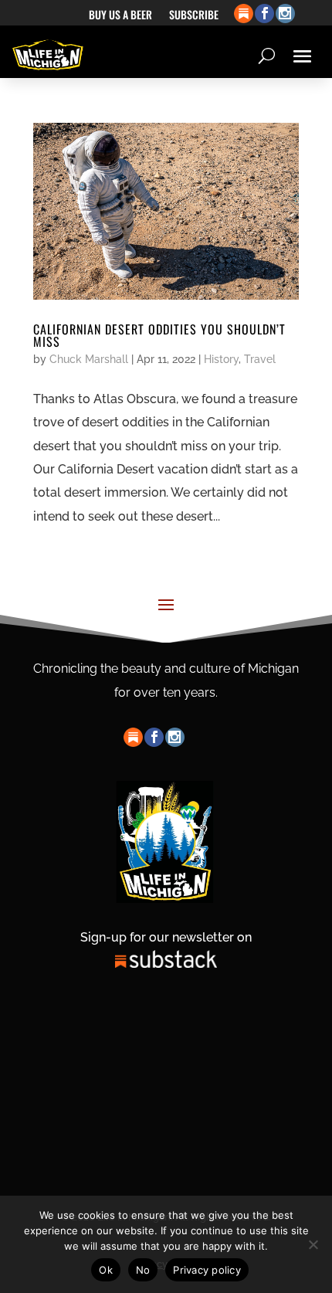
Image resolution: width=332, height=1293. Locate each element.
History (221, 359)
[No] (312, 1244)
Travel (260, 359)
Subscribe (194, 15)
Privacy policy (207, 1270)
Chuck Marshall (88, 359)
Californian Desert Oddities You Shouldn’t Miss (159, 335)
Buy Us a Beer (120, 15)
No (143, 1270)
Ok (106, 1270)
